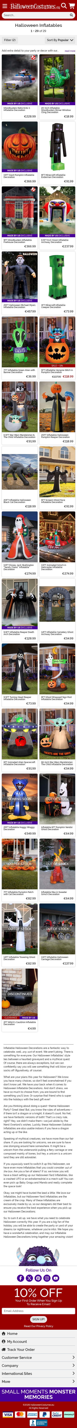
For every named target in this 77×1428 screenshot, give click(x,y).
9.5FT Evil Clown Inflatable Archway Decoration (54, 241)
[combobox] (35, 15)
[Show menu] (5, 6)
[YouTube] (55, 1278)
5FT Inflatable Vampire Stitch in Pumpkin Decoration (57, 371)
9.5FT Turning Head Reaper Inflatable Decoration (17, 698)
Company (10, 1365)
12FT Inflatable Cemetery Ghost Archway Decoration (57, 633)
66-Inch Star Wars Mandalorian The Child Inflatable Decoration (57, 763)
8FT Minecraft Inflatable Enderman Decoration (53, 176)
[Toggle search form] (64, 6)
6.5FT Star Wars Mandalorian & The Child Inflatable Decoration (19, 436)
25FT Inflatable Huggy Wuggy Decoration (19, 828)
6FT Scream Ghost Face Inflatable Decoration (53, 501)
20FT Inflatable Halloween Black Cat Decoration (17, 501)
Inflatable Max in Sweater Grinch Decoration (54, 893)
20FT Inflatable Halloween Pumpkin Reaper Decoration (55, 436)
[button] (72, 6)
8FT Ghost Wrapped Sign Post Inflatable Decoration (56, 698)
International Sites (17, 1373)
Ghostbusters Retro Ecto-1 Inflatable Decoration (17, 109)
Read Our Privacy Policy (38, 1326)
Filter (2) (10, 40)
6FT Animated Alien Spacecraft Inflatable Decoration (19, 763)
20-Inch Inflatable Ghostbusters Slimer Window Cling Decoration (56, 110)
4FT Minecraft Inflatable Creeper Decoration (53, 306)
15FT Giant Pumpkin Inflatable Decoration (19, 176)
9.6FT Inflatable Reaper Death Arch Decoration (19, 633)
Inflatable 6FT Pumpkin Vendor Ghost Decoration (57, 828)
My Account (17, 1341)
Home (12, 1333)
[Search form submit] (71, 15)
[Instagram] (46, 1278)
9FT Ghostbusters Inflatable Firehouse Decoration (18, 241)
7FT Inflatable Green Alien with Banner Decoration (19, 371)
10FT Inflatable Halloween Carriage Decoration (54, 958)
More (6, 1381)
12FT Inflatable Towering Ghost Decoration (19, 958)
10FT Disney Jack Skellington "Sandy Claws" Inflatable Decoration (19, 567)
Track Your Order (21, 1349)
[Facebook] (20, 1278)
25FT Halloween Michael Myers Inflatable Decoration (19, 306)
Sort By (58, 40)
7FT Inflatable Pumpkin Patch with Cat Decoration (18, 893)
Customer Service (17, 1357)
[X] (29, 1278)
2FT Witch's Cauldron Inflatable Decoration (20, 1023)
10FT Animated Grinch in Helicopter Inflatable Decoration (53, 567)
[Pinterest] (38, 1278)
